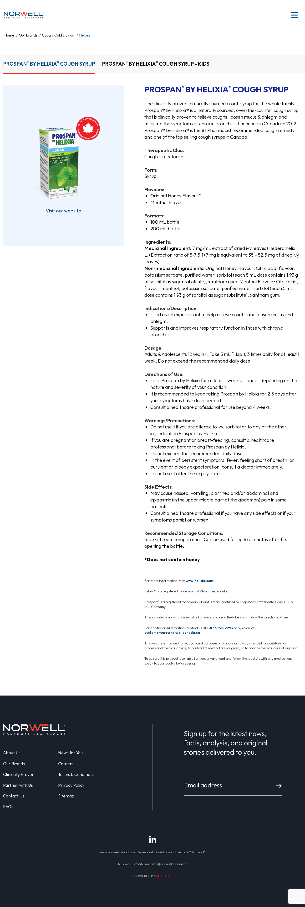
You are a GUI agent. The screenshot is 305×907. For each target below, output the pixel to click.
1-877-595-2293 (220, 628)
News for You (70, 752)
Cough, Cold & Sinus (58, 35)
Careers (65, 763)
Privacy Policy (71, 785)
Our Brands (28, 35)
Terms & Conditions (76, 774)
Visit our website (63, 211)
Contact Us (13, 796)
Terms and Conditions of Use (159, 852)
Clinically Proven (18, 774)
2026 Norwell (194, 852)
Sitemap (66, 796)
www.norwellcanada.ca (117, 852)
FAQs (8, 806)
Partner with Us (18, 785)
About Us (11, 752)
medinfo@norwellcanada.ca (166, 864)
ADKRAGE (163, 876)
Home (9, 35)
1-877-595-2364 (130, 864)
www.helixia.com (199, 581)
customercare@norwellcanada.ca (172, 632)
